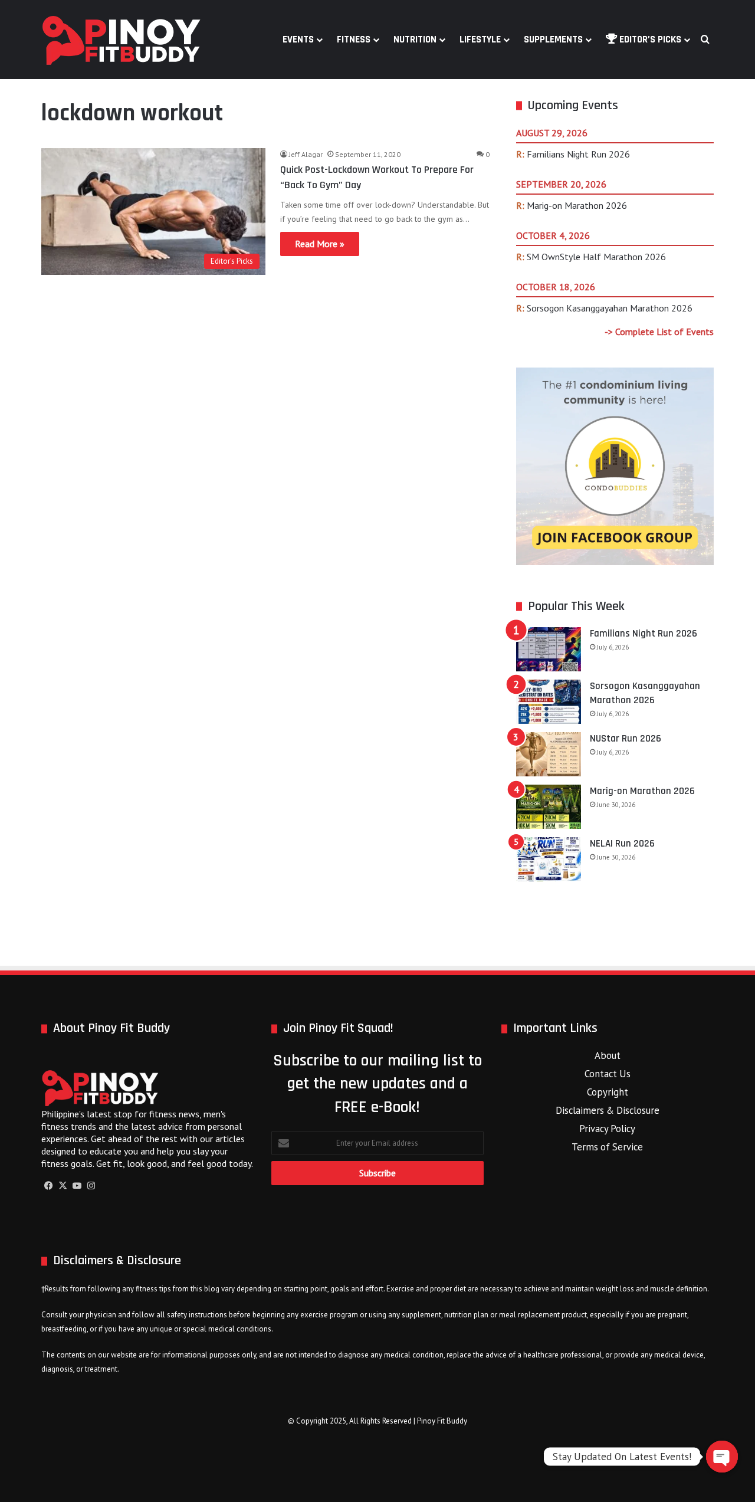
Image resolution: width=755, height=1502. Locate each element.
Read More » (319, 244)
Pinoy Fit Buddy (442, 1421)
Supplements (553, 39)
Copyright (607, 1091)
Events (298, 39)
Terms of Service (607, 1146)
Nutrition (414, 39)
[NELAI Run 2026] (548, 859)
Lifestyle (480, 39)
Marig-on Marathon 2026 (577, 205)
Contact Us (608, 1073)
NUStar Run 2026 (625, 738)
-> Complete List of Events (659, 331)
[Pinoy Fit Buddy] (121, 39)
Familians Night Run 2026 (578, 154)
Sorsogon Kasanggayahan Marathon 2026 (609, 308)
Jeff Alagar (306, 154)
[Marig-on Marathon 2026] (548, 807)
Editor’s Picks (649, 39)
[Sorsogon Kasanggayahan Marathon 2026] (548, 702)
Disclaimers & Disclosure (607, 1110)
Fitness (353, 39)
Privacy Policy (607, 1128)
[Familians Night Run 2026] (548, 649)
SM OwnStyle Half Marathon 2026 (596, 257)
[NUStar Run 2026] (548, 754)
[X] (62, 1186)
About (608, 1055)
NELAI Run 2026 (622, 843)
